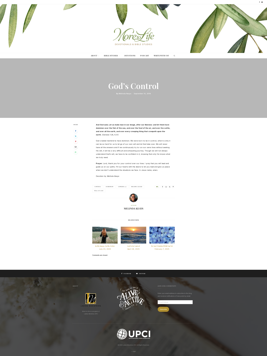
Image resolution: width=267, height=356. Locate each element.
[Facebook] (76, 131)
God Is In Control (133, 246)
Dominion (109, 186)
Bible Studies (111, 56)
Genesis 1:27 (122, 186)
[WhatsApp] (76, 152)
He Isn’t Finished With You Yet (162, 246)
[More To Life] (133, 36)
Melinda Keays (125, 94)
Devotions (129, 56)
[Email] (76, 147)
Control (97, 186)
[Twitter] (76, 136)
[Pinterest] (76, 141)
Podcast (144, 56)
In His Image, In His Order (105, 246)
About (94, 56)
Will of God (98, 190)
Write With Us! (161, 56)
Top (134, 351)
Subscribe (163, 309)
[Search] (173, 55)
